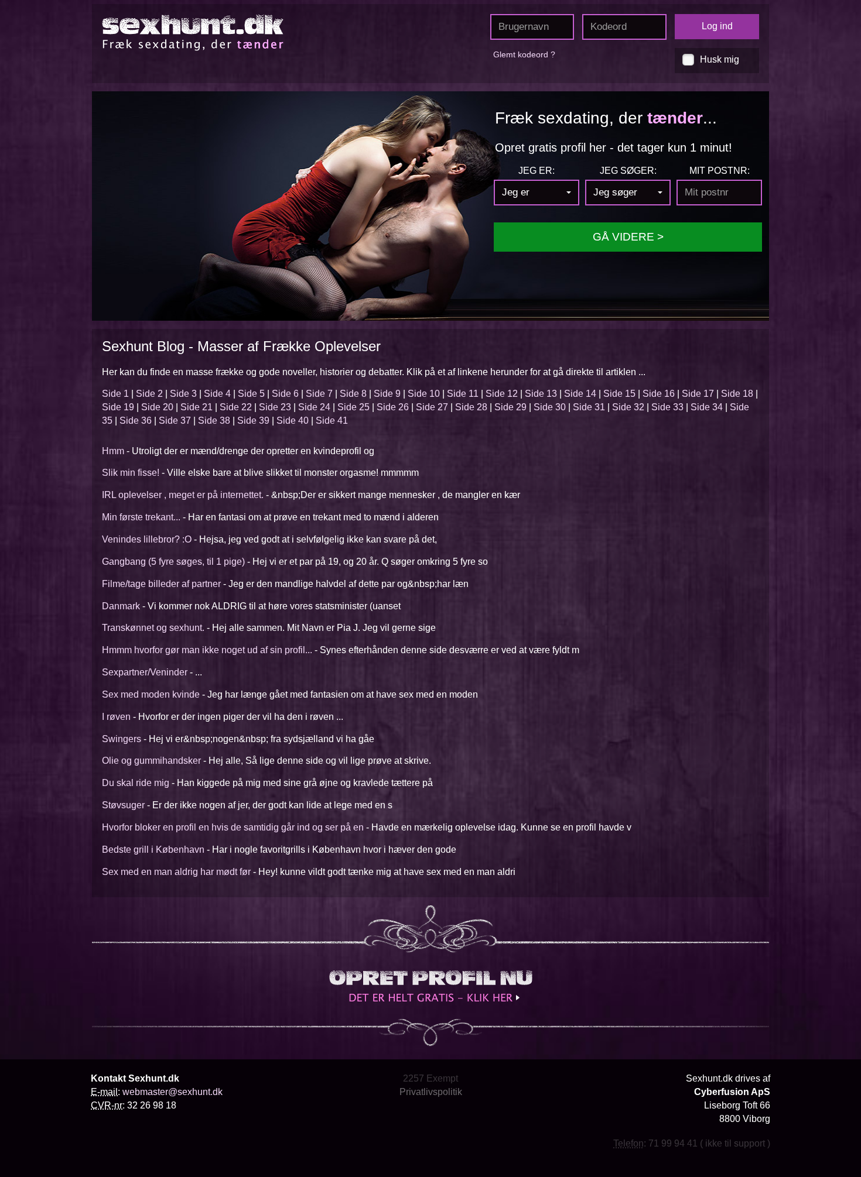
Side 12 (502, 394)
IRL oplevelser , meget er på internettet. (183, 495)
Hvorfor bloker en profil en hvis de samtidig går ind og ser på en (233, 827)
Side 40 (292, 420)
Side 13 (541, 394)
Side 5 (251, 394)
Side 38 (214, 420)
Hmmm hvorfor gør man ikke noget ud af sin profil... (207, 650)
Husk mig (719, 59)
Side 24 (314, 407)
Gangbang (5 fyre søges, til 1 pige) (173, 562)
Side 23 (275, 407)
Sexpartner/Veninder (144, 672)
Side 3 (183, 394)
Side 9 (387, 394)
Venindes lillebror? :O (147, 539)
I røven (116, 717)
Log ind (717, 26)
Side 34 (707, 407)
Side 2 (149, 394)
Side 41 (332, 420)
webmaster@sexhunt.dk (172, 1092)
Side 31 (589, 407)
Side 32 (628, 407)
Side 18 (737, 394)
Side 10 (424, 394)
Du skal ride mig (135, 783)
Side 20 (157, 407)
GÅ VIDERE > (628, 237)
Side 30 (550, 407)
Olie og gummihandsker (151, 761)
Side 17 (698, 394)
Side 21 (196, 407)
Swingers (121, 739)
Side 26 (393, 407)
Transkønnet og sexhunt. (153, 628)
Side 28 (471, 407)
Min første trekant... (141, 517)
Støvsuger (123, 805)
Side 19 (118, 407)
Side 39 (253, 420)
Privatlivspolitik (430, 1092)
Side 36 (135, 420)
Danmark (121, 606)
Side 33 (667, 407)
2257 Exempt (430, 1078)
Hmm (113, 451)
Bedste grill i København (153, 850)
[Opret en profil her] (430, 986)
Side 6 (285, 394)
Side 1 (115, 394)
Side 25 (353, 407)
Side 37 (175, 420)
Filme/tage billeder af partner (161, 584)
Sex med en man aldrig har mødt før (176, 872)
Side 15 (619, 394)
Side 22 (236, 407)
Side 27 (432, 407)
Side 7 (319, 394)
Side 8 (353, 394)
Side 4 (217, 394)
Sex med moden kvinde (151, 694)
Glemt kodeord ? (524, 54)
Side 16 (659, 394)
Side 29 (510, 407)
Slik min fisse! (130, 473)
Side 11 (463, 394)
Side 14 (580, 394)
